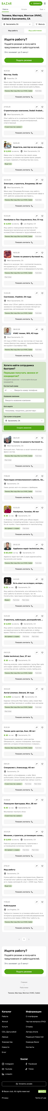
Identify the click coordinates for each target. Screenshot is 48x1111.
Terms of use (40, 1098)
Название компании (11, 396)
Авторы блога (32, 1032)
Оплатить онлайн (25, 1084)
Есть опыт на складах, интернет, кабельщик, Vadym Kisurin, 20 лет (28, 586)
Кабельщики (10, 905)
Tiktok (31, 1069)
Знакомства (7, 1042)
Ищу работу (9, 869)
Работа (5, 9)
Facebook (32, 1064)
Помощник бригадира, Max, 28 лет (20, 803)
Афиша (5, 1037)
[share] (37, 71)
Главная (24, 982)
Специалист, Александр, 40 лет (19, 767)
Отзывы (29, 1026)
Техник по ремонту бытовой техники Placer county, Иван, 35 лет (28, 443)
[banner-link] (24, 50)
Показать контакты (22, 97)
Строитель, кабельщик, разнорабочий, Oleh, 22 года (24, 621)
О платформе (32, 1016)
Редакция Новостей (34, 1037)
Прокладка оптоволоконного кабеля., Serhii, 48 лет (24, 481)
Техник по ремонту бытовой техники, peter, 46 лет (28, 258)
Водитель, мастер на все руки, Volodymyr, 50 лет (27, 148)
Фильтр (41, 24)
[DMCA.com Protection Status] (42, 1091)
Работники (24, 988)
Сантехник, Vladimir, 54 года (17, 297)
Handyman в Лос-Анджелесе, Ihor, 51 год (23, 219)
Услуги (24, 9)
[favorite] (42, 71)
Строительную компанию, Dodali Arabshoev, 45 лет (23, 112)
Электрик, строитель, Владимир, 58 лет (23, 183)
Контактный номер (11, 386)
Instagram (9, 1064)
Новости (5, 1047)
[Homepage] (7, 3)
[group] (24, 30)
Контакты (30, 1047)
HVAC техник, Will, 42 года (25, 333)
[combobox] (8, 390)
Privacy (5, 1098)
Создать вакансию (24, 428)
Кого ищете (8, 406)
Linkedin (8, 1074)
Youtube (8, 1069)
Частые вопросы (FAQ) (36, 1021)
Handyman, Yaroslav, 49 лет (26, 511)
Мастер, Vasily (11, 74)
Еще (41, 9)
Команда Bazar (32, 1042)
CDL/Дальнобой (9, 1032)
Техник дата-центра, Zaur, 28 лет (19, 731)
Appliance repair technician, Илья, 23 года (28, 550)
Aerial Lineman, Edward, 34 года (19, 692)
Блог (4, 1052)
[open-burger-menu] (44, 3)
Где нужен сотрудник (12, 416)
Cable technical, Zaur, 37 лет (17, 656)
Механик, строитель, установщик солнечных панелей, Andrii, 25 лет (24, 836)
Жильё (5, 1021)
